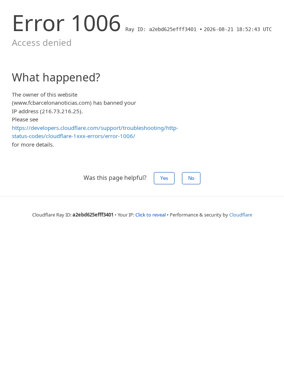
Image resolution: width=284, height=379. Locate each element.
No (191, 178)
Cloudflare (240, 214)
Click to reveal (150, 214)
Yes (164, 178)
